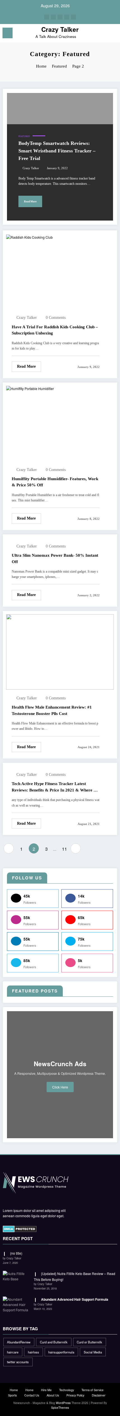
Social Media (93, 1352)
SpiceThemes (60, 1407)
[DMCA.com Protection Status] (20, 1228)
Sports (12, 1395)
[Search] (103, 34)
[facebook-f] (46, 17)
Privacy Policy (75, 1395)
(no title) (16, 1253)
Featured (24, 136)
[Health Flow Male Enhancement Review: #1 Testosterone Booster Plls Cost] (60, 651)
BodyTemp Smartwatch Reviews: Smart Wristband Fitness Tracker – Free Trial (56, 150)
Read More (30, 201)
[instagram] (66, 17)
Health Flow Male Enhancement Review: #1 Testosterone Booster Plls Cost (52, 710)
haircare (12, 1352)
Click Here (60, 1087)
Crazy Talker (60, 29)
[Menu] (8, 33)
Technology (66, 1390)
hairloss (33, 1352)
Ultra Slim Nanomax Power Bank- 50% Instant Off (55, 558)
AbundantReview (18, 1342)
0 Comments (56, 317)
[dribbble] (60, 17)
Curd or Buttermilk (89, 1342)
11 (64, 849)
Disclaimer (98, 1395)
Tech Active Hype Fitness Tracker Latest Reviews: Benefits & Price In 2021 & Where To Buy (55, 787)
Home (14, 1390)
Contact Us (31, 1395)
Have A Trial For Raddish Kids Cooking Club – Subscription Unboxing (55, 330)
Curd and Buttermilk (54, 1342)
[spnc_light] (113, 34)
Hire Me (46, 1390)
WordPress (63, 1403)
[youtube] (73, 17)
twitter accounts (18, 1362)
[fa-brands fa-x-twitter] (53, 17)
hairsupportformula (61, 1352)
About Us (53, 1395)
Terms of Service (92, 1390)
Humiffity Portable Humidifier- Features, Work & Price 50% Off (55, 482)
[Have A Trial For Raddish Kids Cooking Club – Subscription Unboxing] (29, 236)
